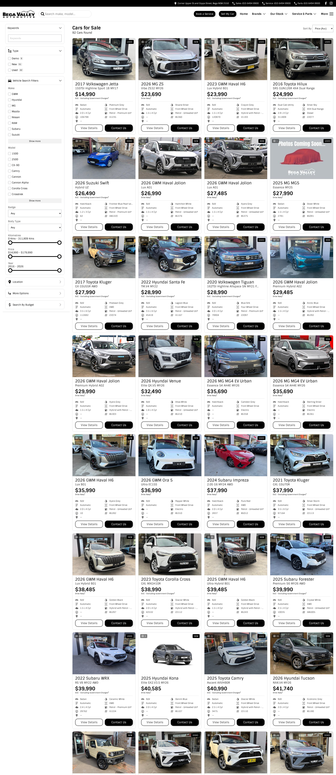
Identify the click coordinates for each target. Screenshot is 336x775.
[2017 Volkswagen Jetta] (103, 59)
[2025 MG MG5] (301, 158)
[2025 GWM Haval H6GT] (169, 752)
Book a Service (204, 13)
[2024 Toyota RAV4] (235, 752)
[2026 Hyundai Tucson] (301, 653)
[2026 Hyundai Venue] (169, 356)
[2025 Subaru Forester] (301, 554)
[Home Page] (19, 14)
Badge (12, 207)
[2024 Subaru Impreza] (235, 455)
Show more (35, 141)
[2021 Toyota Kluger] (301, 455)
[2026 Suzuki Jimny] (103, 752)
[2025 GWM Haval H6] (235, 554)
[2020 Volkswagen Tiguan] (235, 257)
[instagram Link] (331, 3)
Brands (256, 14)
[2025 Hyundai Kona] (169, 653)
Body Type (14, 221)
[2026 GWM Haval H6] (103, 455)
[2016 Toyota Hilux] (301, 59)
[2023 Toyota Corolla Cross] (169, 554)
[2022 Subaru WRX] (103, 653)
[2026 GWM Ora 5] (169, 455)
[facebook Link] (326, 3)
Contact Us (118, 128)
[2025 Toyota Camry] (235, 653)
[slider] (10, 242)
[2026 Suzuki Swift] (103, 158)
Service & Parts (302, 14)
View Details (89, 128)
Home (244, 14)
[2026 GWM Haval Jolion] (169, 158)
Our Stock (277, 14)
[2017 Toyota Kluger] (103, 257)
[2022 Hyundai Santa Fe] (169, 257)
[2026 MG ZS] (169, 59)
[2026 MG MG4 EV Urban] (235, 356)
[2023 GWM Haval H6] (235, 59)
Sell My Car (227, 13)
